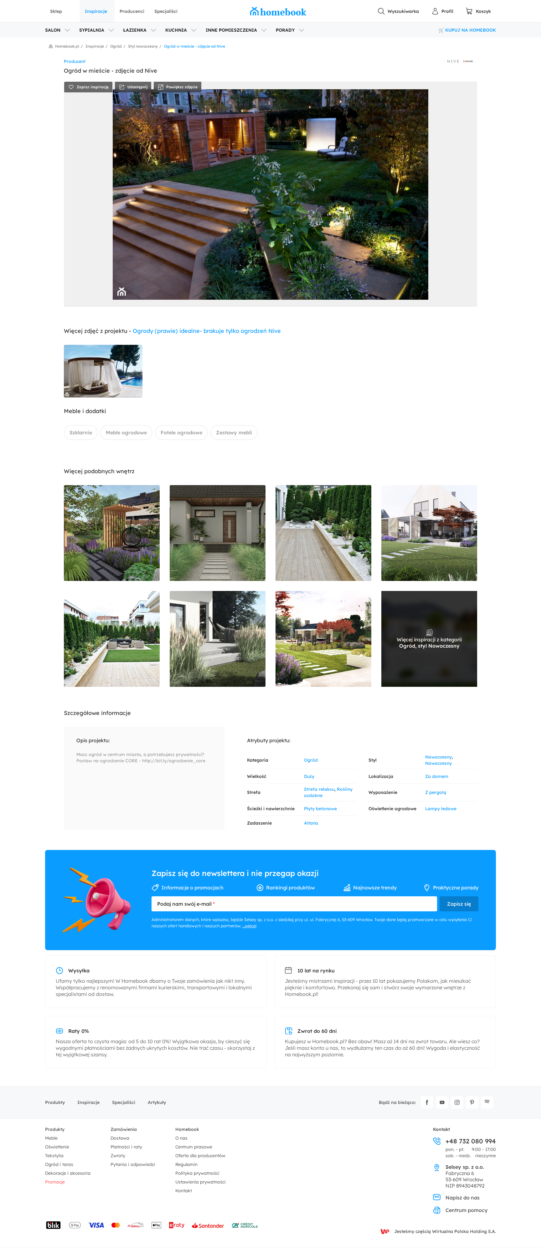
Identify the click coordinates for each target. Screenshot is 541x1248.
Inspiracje (96, 11)
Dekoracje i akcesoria (67, 1173)
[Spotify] (487, 1102)
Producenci (132, 11)
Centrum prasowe (193, 1147)
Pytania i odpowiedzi (133, 1164)
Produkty (55, 1102)
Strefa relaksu (319, 789)
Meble (51, 1138)
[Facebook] (427, 1102)
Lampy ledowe (440, 808)
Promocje (55, 1182)
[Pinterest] (472, 1102)
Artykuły (157, 1102)
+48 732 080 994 (471, 1141)
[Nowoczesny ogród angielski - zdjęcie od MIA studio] (112, 533)
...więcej (249, 925)
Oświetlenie (57, 1147)
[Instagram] (457, 1102)
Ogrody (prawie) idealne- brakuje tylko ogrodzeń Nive (207, 330)
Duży (309, 776)
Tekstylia (54, 1155)
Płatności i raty (126, 1147)
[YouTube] (442, 1102)
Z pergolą (435, 792)
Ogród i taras (59, 1164)
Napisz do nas (463, 1197)
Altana (311, 823)
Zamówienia (124, 1129)
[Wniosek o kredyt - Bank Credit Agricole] (245, 1225)
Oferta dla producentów (200, 1155)
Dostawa (120, 1138)
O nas (181, 1138)
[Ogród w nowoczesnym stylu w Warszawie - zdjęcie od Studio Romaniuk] (429, 533)
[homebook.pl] (278, 11)
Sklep (56, 11)
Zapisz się (459, 904)
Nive (453, 61)
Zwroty (118, 1155)
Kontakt (183, 1191)
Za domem (436, 776)
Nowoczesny (438, 757)
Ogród (311, 760)
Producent (74, 61)
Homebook (187, 1129)
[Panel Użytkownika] (442, 11)
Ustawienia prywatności (200, 1182)
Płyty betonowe (320, 808)
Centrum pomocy (466, 1210)
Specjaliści (166, 11)
